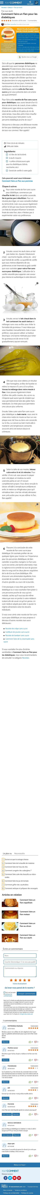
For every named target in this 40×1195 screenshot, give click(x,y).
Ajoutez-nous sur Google (29, 57)
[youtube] (14, 1178)
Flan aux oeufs (18, 7)
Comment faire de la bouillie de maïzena (19, 863)
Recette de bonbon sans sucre (17, 635)
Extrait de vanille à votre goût (20, 170)
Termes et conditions (21, 1190)
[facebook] (6, 1178)
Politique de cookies (27, 1193)
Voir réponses (7, 1135)
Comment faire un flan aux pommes (17, 181)
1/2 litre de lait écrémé (17, 154)
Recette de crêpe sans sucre (16, 628)
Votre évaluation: (20, 984)
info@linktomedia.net (26, 1014)
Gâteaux (10, 7)
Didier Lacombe (11, 24)
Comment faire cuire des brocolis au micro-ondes (20, 876)
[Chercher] (36, 3)
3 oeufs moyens (14, 158)
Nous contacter (7, 1190)
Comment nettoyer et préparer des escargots (21, 888)
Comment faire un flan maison (27, 913)
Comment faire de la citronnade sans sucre (19, 640)
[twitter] (10, 1178)
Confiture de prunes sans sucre (17, 632)
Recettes (3, 7)
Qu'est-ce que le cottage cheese (16, 859)
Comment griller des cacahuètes (16, 884)
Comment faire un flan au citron (27, 925)
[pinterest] (19, 1178)
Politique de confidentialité (11, 1193)
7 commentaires (32, 20)
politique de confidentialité (8, 995)
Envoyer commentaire (26, 993)
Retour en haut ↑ (20, 1164)
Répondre (5, 1042)
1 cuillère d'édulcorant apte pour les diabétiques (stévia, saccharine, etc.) (18, 164)
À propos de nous (33, 1187)
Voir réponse (7, 1114)
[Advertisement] (20, 756)
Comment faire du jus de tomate (17, 881)
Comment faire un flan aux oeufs (27, 936)
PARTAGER (30, 4)
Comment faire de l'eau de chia (16, 866)
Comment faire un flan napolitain (27, 901)
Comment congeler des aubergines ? (18, 870)
